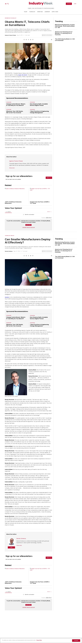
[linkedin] (26, 39)
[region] (28, 215)
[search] (8, 4)
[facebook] (24, 39)
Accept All (76, 640)
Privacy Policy (39, 640)
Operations (40, 11)
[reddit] (30, 39)
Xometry (7, 297)
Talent (25, 11)
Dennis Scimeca (8, 251)
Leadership (47, 11)
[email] (32, 39)
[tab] (8, 212)
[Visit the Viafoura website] (49, 217)
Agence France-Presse (10, 35)
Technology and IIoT (9, 235)
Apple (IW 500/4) (22, 75)
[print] (51, 39)
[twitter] (28, 39)
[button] (6, 4)
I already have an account (28, 227)
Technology (32, 11)
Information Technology (10, 18)
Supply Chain (55, 11)
